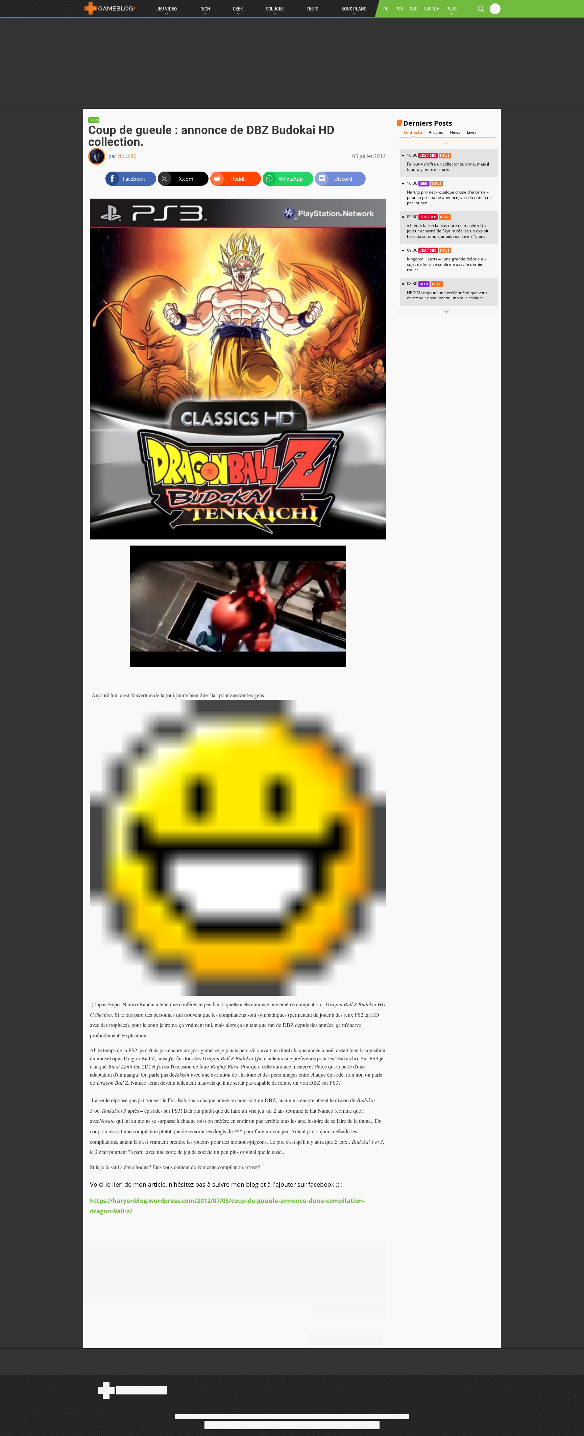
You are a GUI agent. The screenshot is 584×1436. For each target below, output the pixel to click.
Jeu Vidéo (166, 8)
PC (386, 8)
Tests (312, 8)
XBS (413, 8)
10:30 (448, 162)
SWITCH (432, 8)
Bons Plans (353, 8)
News (455, 132)
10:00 (449, 193)
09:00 (446, 260)
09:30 (447, 226)
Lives (472, 132)
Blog (94, 120)
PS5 (399, 8)
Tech (205, 8)
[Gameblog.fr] (109, 8)
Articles (436, 132)
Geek (238, 8)
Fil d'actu (413, 132)
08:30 (447, 291)
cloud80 (127, 156)
